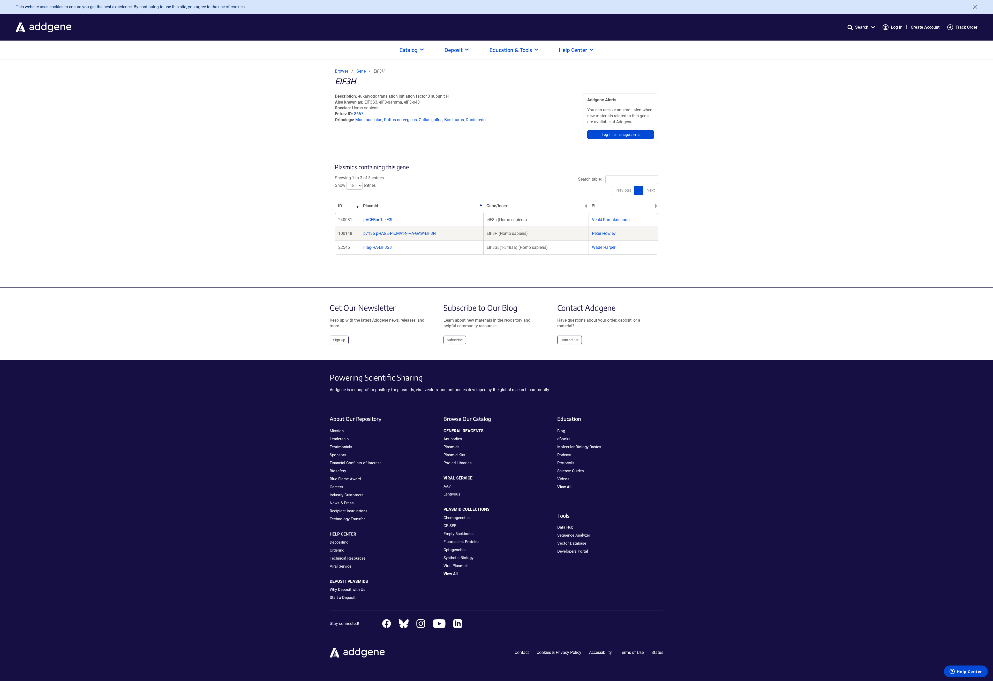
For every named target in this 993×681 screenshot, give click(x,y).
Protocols (565, 463)
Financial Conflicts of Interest (355, 463)
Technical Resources (348, 558)
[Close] (973, 6)
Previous (623, 190)
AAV (447, 486)
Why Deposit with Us (347, 589)
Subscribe (455, 340)
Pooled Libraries (457, 463)
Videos (563, 479)
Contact (522, 652)
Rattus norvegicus (400, 119)
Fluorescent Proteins (461, 541)
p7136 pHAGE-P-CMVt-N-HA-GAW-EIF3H (399, 233)
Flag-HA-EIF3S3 (377, 247)
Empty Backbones (459, 533)
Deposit (454, 50)
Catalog (409, 50)
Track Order (966, 27)
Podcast (564, 455)
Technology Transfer (347, 519)
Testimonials (341, 447)
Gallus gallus (430, 119)
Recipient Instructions (348, 511)
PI (594, 205)
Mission (337, 431)
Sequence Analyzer (573, 535)
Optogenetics (455, 549)
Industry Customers (347, 495)
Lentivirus (451, 494)
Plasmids (451, 447)
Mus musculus (368, 119)
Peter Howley (604, 233)
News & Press (342, 503)
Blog (561, 431)
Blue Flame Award (345, 479)
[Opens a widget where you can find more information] (966, 671)
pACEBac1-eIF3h (378, 219)
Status (657, 652)
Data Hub (565, 527)
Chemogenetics (457, 517)
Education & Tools (511, 50)
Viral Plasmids (456, 565)
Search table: (590, 179)
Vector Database (571, 543)
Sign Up (339, 340)
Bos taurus (454, 119)
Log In (896, 27)
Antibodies (452, 439)
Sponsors (338, 455)
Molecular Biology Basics (579, 447)
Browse (341, 71)
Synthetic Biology (458, 557)
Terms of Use (632, 652)
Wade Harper (603, 247)
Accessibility (600, 652)
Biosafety (338, 471)
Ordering (337, 550)
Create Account (925, 27)
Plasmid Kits (454, 455)
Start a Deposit (343, 597)
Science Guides (570, 471)
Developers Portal (572, 551)
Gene (361, 71)
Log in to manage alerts (621, 135)
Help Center (573, 50)
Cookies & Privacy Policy (559, 652)
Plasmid (370, 205)
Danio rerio (476, 119)
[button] (861, 27)
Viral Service (340, 566)
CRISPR (449, 525)
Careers (336, 487)
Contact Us (569, 340)
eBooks (563, 439)
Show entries (355, 185)
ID (340, 205)
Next (650, 190)
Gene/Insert (497, 205)
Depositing (339, 542)
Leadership (339, 439)
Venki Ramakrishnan (611, 219)
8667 (358, 113)
